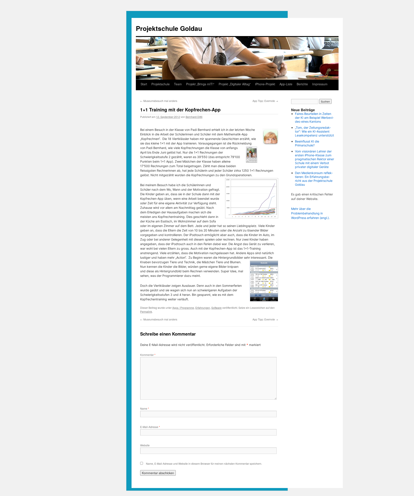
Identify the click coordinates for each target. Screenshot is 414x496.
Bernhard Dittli (194, 117)
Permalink (146, 311)
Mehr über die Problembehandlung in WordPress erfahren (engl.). (310, 213)
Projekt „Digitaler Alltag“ (235, 84)
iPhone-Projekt (265, 84)
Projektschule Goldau (169, 28)
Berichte (302, 84)
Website (145, 445)
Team (178, 84)
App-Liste (285, 84)
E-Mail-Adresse (150, 427)
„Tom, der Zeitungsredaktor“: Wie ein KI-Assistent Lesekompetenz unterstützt (314, 131)
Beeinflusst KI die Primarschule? (307, 143)
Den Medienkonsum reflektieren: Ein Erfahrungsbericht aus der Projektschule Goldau (314, 178)
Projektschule (160, 84)
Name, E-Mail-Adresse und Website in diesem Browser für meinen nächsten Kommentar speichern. (204, 463)
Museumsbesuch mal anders (158, 101)
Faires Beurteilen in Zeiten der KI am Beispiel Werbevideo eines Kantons (314, 117)
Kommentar (147, 355)
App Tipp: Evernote (265, 101)
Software (216, 307)
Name (144, 408)
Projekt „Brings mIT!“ (200, 84)
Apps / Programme (183, 307)
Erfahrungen (202, 307)
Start (144, 84)
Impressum (320, 84)
